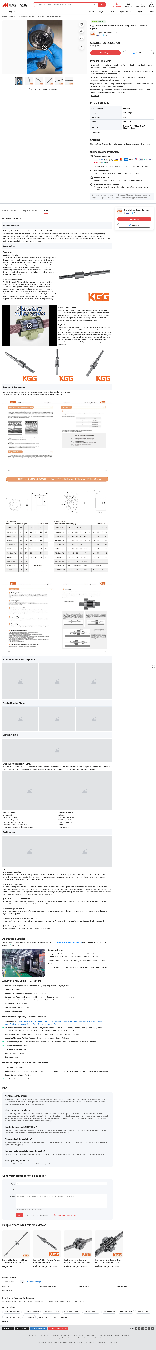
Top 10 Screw (29, 1317)
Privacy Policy (113, 1342)
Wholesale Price (91, 1335)
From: (13, 1184)
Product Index (117, 1335)
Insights (126, 1335)
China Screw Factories (12, 1312)
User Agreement (90, 1342)
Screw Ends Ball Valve (12, 1317)
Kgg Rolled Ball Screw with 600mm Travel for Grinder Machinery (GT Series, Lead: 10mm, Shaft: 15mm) (14, 1262)
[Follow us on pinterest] (149, 1328)
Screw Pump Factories (51, 1312)
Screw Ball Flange (143, 1312)
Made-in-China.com (68, 1338)
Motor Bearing (10, 1024)
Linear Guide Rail (122, 1286)
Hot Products (32, 1335)
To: (14, 1190)
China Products (43, 1335)
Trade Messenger (38, 1328)
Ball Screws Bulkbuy (60, 1317)
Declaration (102, 1342)
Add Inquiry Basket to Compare (44, 89)
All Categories (10, 12)
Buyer (101, 12)
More (4, 1321)
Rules (152, 12)
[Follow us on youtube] (146, 1328)
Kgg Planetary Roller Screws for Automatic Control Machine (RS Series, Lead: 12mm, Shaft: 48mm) (77, 1262)
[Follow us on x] (139, 1328)
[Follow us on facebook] (136, 1328)
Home (4, 16)
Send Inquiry (105, 53)
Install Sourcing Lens (59, 1328)
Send (19, 1215)
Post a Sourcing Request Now (66, 1215)
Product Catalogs (34, 1282)
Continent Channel (104, 1335)
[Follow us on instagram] (142, 1328)
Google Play (22, 1328)
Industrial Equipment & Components (22, 16)
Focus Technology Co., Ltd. (62, 1342)
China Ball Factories (32, 1312)
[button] (95, 4)
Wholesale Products (78, 1335)
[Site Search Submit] (102, 4)
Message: (11, 1196)
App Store (8, 1328)
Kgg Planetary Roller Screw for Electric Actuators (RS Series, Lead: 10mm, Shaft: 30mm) (108, 1262)
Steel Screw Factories (71, 1312)
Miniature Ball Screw (54, 16)
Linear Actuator (48, 1021)
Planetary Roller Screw (63, 1021)
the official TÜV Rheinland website (68, 942)
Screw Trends (43, 1317)
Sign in (151, 6)
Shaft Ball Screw (109, 1312)
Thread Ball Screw (125, 1312)
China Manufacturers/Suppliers (59, 1335)
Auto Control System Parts (26, 1024)
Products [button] (39, 4)
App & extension (126, 12)
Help (113, 12)
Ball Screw (40, 16)
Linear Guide (77, 1021)
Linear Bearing (7, 1290)
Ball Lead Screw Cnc (91, 1312)
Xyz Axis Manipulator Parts (48, 1024)
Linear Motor (103, 1021)
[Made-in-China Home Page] (14, 4)
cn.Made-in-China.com (99, 1338)
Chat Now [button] (140, 53)
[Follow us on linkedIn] (152, 1328)
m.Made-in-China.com (83, 1338)
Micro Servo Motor (90, 1021)
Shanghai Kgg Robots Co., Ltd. (106, 33)
